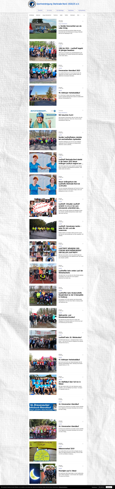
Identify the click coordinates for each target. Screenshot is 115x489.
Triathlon (66, 15)
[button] (84, 15)
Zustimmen (109, 487)
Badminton (38, 15)
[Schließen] (113, 487)
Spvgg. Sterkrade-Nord (47, 15)
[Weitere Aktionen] (83, 21)
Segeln (61, 15)
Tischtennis (55, 15)
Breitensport (72, 15)
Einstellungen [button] (94, 487)
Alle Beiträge (31, 15)
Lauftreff (60, 46)
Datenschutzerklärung (63, 487)
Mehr (78, 15)
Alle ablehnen (101, 487)
